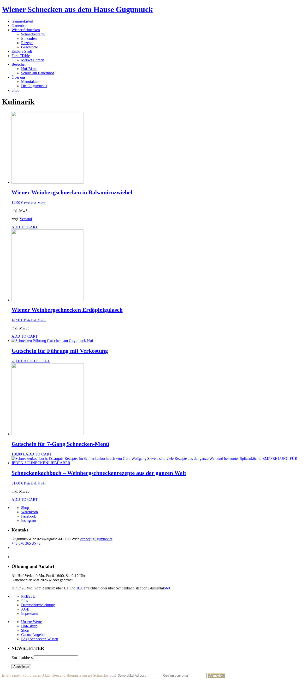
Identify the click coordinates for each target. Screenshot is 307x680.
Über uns (18, 77)
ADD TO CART (25, 227)
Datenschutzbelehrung (38, 605)
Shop (15, 90)
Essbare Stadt (22, 51)
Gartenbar (19, 25)
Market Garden (32, 60)
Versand (26, 219)
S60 (167, 588)
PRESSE (28, 596)
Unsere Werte (31, 622)
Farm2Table (21, 56)
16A (79, 588)
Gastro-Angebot (33, 635)
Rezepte (27, 43)
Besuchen (19, 64)
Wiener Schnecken (26, 30)
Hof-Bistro (29, 69)
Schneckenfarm (33, 34)
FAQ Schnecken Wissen (39, 639)
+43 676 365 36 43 (26, 543)
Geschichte (29, 47)
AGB (25, 609)
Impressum (29, 613)
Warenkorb (29, 512)
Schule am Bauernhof (37, 73)
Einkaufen (29, 38)
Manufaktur (30, 82)
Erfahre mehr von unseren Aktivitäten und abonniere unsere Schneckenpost (59, 675)
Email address (22, 658)
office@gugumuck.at (96, 539)
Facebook (28, 516)
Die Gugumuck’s (34, 86)
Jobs (24, 601)
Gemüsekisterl (22, 21)
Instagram (28, 521)
